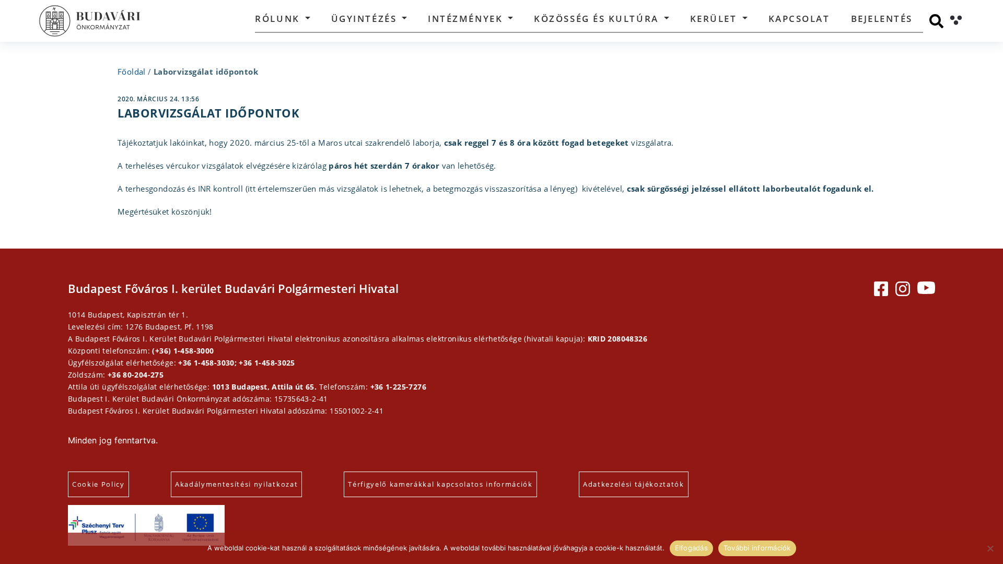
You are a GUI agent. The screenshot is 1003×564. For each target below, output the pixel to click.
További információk (757, 548)
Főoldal (132, 71)
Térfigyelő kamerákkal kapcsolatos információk (440, 484)
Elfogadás (691, 548)
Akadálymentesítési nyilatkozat (236, 484)
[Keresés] (936, 21)
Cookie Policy (98, 484)
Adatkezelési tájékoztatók (633, 484)
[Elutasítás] (990, 548)
